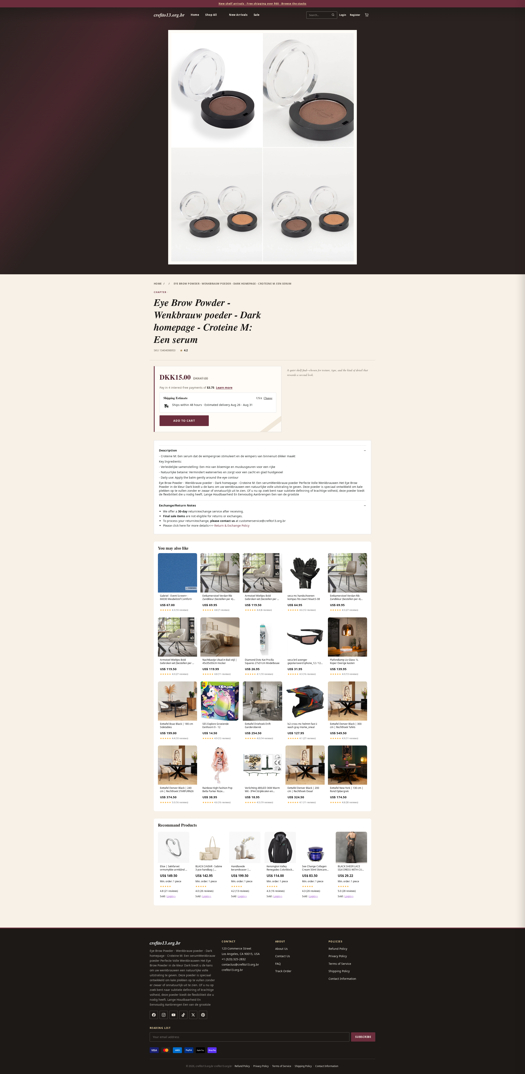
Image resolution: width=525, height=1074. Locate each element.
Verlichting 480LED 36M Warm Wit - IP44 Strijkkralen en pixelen (262, 789)
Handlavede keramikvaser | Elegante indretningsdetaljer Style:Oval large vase (243, 868)
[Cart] (366, 15)
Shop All (211, 15)
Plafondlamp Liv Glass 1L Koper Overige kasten (344, 661)
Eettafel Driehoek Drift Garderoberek (257, 725)
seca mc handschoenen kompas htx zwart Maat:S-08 (304, 597)
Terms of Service (340, 964)
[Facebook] (154, 1015)
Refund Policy (338, 949)
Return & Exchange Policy (231, 525)
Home (195, 15)
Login (342, 15)
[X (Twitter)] (193, 1015)
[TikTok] (183, 1015)
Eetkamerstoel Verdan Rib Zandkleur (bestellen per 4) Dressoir (217, 597)
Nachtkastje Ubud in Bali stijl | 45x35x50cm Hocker (219, 661)
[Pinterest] (203, 1015)
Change (268, 398)
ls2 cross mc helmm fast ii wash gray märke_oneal (302, 725)
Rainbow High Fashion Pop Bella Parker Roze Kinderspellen (217, 789)
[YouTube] (173, 1015)
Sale (257, 15)
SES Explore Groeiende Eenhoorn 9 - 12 (215, 725)
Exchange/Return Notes (177, 505)
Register (355, 15)
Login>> (171, 896)
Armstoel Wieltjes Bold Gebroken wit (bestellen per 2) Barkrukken (262, 597)
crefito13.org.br (169, 14)
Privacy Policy (338, 956)
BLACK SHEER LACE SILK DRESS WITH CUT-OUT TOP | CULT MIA (351, 868)
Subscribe (363, 1037)
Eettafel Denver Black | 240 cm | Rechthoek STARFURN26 (177, 789)
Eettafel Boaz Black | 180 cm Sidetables (176, 725)
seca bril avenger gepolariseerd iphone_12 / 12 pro (304, 661)
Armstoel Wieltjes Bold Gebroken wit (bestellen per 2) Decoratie (177, 661)
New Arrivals (238, 15)
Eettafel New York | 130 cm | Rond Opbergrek (346, 789)
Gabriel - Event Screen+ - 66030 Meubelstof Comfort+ (176, 597)
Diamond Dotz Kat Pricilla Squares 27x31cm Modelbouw (262, 661)
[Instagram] (164, 1015)
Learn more (224, 387)
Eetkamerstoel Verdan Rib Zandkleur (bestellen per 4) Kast (345, 597)
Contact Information (342, 979)
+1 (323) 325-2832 (234, 959)
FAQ (278, 964)
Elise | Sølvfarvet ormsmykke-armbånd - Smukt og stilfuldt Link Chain (173, 868)
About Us (281, 949)
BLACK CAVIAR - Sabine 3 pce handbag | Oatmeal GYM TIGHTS (208, 868)
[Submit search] (333, 15)
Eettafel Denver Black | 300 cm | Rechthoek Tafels (346, 725)
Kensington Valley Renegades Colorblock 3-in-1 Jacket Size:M (279, 868)
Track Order (283, 971)
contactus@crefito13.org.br (240, 964)
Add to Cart (184, 421)
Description (168, 450)
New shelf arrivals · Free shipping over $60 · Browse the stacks (262, 3)
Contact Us (282, 956)
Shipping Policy (339, 971)
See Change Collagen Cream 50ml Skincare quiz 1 (314, 868)
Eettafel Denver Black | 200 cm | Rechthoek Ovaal (303, 789)
